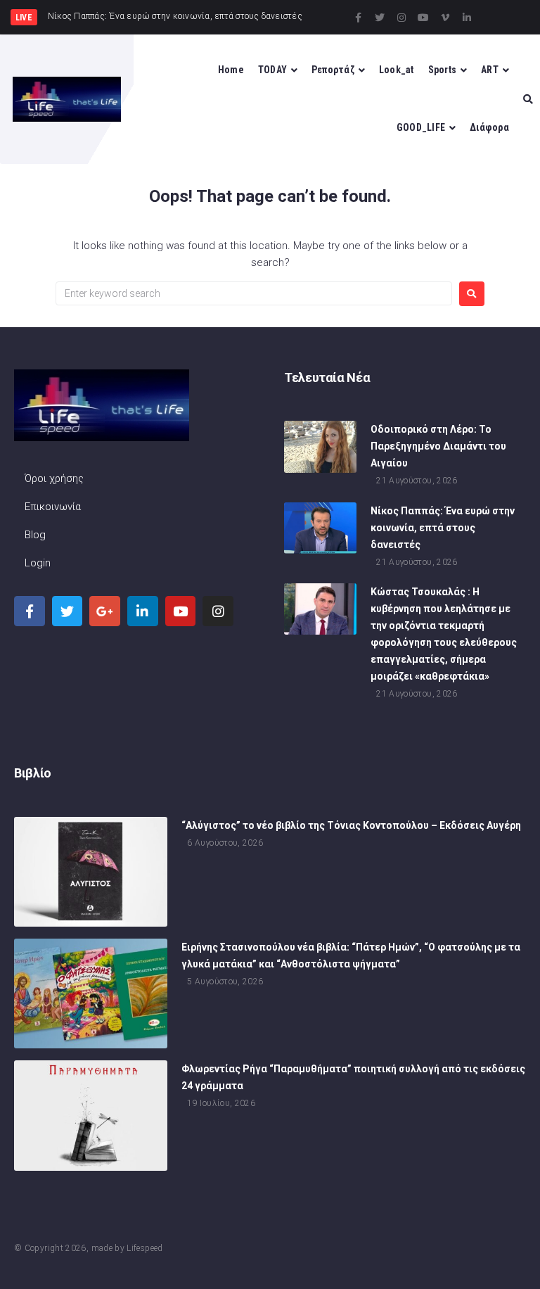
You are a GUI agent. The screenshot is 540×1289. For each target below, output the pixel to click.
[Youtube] (423, 18)
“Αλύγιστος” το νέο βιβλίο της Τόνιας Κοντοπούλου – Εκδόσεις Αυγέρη (351, 825)
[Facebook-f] (358, 18)
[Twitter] (380, 18)
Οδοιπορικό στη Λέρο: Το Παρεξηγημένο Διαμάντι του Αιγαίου (438, 446)
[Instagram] (401, 18)
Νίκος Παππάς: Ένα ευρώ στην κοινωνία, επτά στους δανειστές (443, 527)
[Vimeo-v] (445, 18)
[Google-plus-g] (104, 611)
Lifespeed (144, 1248)
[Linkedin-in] (467, 18)
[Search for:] (254, 293)
